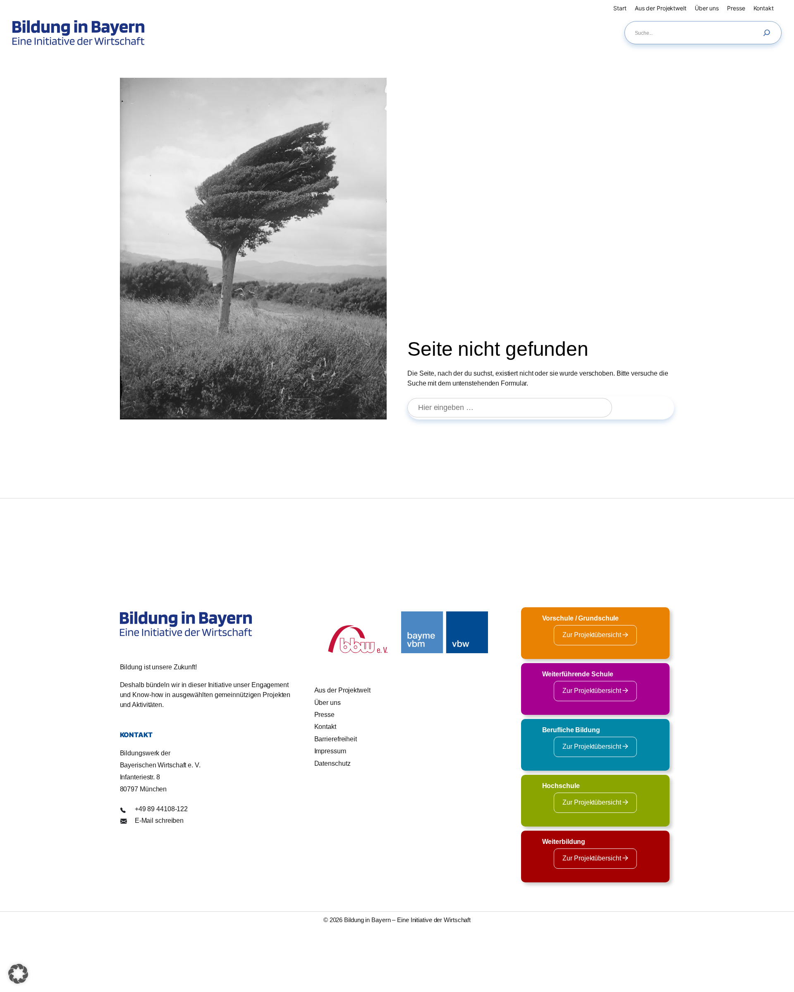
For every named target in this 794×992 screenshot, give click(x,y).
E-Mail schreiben (159, 820)
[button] (18, 974)
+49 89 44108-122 (161, 808)
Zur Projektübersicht (592, 634)
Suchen (646, 407)
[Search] (769, 32)
